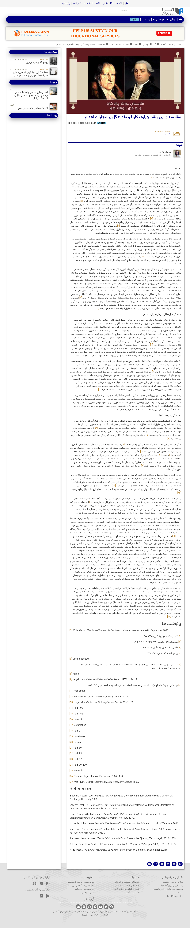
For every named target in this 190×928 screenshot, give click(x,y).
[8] (70, 674)
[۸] (80, 298)
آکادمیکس (108, 3)
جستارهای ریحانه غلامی (119, 44)
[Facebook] (111, 906)
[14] (71, 708)
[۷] (89, 276)
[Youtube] (100, 906)
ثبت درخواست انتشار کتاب (126, 889)
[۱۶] (124, 445)
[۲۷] (169, 617)
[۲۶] (174, 536)
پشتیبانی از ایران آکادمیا (172, 886)
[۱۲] (99, 390)
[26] (71, 776)
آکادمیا (119, 3)
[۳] (151, 219)
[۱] (151, 178)
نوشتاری (160, 19)
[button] (180, 864)
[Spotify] (83, 906)
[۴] (118, 226)
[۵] (143, 257)
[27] (71, 782)
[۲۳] (114, 486)
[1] (70, 630)
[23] (71, 759)
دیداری (173, 19)
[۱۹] (170, 455)
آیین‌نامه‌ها (158, 889)
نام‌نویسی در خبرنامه (84, 889)
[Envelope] (78, 906)
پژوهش (66, 3)
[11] (71, 691)
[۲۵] (91, 502)
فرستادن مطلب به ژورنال (127, 882)
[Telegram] (95, 906)
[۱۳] (96, 428)
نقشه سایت (177, 893)
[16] (71, 719)
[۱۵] (168, 439)
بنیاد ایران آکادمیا (175, 896)
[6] (70, 659)
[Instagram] (89, 906)
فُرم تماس (88, 899)
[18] (71, 731)
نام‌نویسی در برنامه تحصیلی (81, 882)
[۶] (138, 273)
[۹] (98, 309)
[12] (71, 697)
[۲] (81, 201)
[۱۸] (141, 452)
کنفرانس (77, 3)
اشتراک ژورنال (87, 893)
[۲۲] (161, 469)
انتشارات (88, 3)
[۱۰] (151, 345)
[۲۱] (142, 466)
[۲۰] (160, 455)
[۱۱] (153, 372)
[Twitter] (106, 906)
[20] (71, 742)
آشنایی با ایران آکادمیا (173, 882)
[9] (70, 680)
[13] (71, 702)
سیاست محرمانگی (174, 889)
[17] (71, 725)
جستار (135, 44)
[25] (71, 771)
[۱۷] (100, 445)
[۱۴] (147, 435)
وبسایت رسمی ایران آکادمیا (171, 44)
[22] (71, 754)
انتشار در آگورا (132, 893)
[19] (71, 736)
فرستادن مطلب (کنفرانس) (126, 886)
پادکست (146, 19)
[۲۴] (179, 493)
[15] (71, 714)
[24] (71, 765)
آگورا (98, 3)
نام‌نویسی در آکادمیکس (83, 886)
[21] (71, 748)
